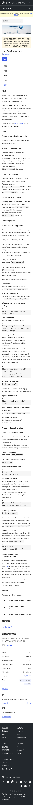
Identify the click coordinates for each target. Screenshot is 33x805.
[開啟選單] (30, 2)
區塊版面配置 (21, 738)
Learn (4, 744)
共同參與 (20, 744)
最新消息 (5, 731)
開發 (5, 80)
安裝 (5, 75)
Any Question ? (7, 627)
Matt (4, 762)
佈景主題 (20, 731)
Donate (20, 750)
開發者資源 (5, 750)
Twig (7, 566)
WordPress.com (8, 759)
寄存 (3, 734)
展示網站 (20, 728)
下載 (4, 59)
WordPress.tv (7, 753)
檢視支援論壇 (6, 717)
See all (29, 703)
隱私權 (4, 738)
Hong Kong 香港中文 (13, 777)
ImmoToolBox (18, 123)
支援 (5, 85)
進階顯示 (5, 689)
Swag (20, 753)
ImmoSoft (6, 54)
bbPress (5, 766)
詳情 (5, 66)
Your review (6, 703)
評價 (5, 71)
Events (19, 747)
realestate (27, 684)
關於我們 (5, 728)
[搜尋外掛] (21, 21)
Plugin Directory (7, 8)
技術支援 (5, 747)
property (28, 680)
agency (22, 680)
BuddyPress (7, 769)
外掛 (18, 734)
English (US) (27, 676)
